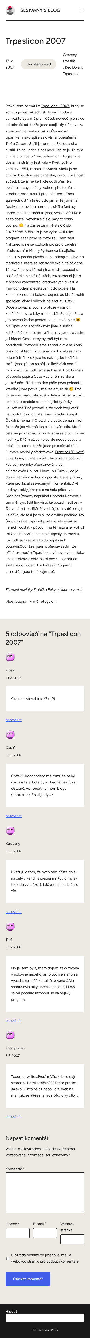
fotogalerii (47, 601)
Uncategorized (39, 64)
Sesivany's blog (40, 10)
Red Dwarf (73, 67)
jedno (61, 414)
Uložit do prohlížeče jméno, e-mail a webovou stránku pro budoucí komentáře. (45, 1258)
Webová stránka (67, 1227)
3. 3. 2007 (13, 1056)
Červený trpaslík (70, 58)
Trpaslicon (71, 74)
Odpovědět (14, 720)
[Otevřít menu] (81, 10)
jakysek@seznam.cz (35, 1095)
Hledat (11, 1311)
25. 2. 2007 (14, 755)
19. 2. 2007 (13, 678)
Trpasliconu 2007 (55, 106)
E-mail (40, 1224)
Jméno (13, 1224)
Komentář (15, 1169)
